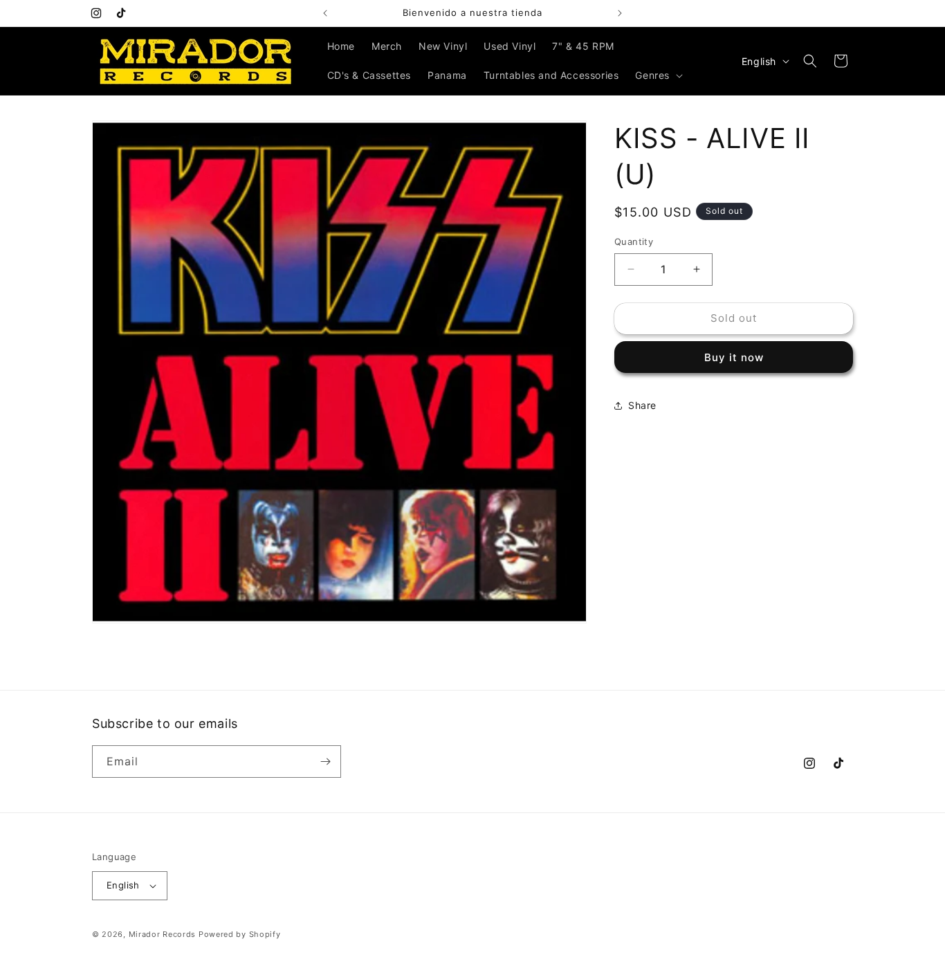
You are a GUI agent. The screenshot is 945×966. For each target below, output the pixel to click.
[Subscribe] (325, 761)
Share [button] (642, 405)
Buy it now (734, 357)
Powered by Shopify (240, 934)
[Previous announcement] (325, 13)
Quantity (633, 241)
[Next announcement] (620, 13)
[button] (657, 75)
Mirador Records (162, 934)
